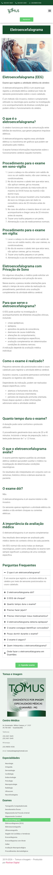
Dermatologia (10, 770)
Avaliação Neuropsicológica (15, 848)
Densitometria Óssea (13, 809)
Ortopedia (8, 767)
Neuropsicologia (11, 784)
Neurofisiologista (11, 795)
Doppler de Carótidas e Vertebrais (17, 834)
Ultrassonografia (11, 830)
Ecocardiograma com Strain (15, 841)
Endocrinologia (10, 777)
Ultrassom (9, 791)
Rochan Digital (12, 862)
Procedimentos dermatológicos (16, 851)
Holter (7, 844)
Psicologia (9, 781)
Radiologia (9, 788)
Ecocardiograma (11, 837)
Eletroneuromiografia (13, 827)
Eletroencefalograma (13, 820)
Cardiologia (9, 774)
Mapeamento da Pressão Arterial (17, 813)
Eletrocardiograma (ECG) (14, 823)
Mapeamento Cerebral (13, 816)
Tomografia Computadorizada (16, 806)
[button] (49, 11)
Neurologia (9, 763)
